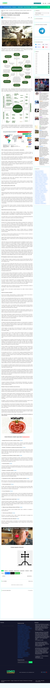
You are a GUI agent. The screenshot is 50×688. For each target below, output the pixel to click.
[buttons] (43, 3)
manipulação (22, 570)
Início (1, 7)
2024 (42, 56)
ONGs (27, 652)
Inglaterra (36, 182)
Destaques (14, 7)
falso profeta (37, 200)
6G (40, 200)
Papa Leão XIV (37, 201)
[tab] (1, 7)
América (45, 180)
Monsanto (27, 570)
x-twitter (46, 44)
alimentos (6, 570)
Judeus (36, 185)
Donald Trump (27, 626)
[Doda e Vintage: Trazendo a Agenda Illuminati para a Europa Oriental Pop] (37, 127)
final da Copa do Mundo (21, 652)
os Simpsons (27, 647)
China (42, 172)
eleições (36, 188)
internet (36, 180)
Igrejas (42, 201)
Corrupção (36, 187)
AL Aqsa (25, 649)
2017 (42, 68)
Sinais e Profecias (27, 7)
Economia (41, 187)
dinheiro (44, 182)
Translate (42, 14)
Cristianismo (43, 198)
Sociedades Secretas (21, 647)
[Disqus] (17, 605)
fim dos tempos (20, 628)
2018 (42, 66)
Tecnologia (37, 190)
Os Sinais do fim (37, 172)
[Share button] (21, 573)
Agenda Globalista (34, 7)
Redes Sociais (37, 174)
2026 (42, 53)
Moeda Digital (20, 7)
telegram (39, 44)
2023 (42, 58)
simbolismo (25, 641)
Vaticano (40, 188)
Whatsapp (18, 573)
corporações (11, 570)
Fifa (27, 644)
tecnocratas (26, 646)
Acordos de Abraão (38, 193)
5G (42, 193)
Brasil (19, 625)
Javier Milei (19, 654)
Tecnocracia (27, 636)
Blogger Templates (14, 680)
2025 (42, 55)
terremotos (42, 195)
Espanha (26, 639)
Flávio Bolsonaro (20, 649)
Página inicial (3, 10)
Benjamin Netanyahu (21, 636)
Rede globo (40, 177)
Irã (28, 633)
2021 (42, 61)
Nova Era (26, 631)
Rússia (30, 628)
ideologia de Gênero (42, 185)
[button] (48, 7)
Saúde (7, 10)
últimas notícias (37, 195)
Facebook (8, 573)
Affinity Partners (43, 203)
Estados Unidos (16, 570)
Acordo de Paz (20, 633)
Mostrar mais (31, 581)
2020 (42, 63)
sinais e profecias (43, 174)
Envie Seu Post (38, 681)
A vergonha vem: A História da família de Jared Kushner (41, 656)
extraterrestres (37, 203)
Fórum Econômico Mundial (22, 644)
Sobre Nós (42, 680)
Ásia (44, 187)
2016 (42, 69)
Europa (36, 177)
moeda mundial (20, 641)
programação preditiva (26, 654)
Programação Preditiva (7, 7)
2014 (42, 73)
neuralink (44, 200)
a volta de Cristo (37, 198)
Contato (39, 680)
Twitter (13, 573)
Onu (29, 631)
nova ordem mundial (21, 626)
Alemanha (44, 188)
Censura (40, 182)
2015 (42, 71)
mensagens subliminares (43, 190)
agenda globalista (20, 631)
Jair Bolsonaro (26, 628)
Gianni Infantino (20, 657)
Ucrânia (19, 634)
